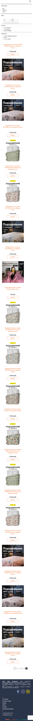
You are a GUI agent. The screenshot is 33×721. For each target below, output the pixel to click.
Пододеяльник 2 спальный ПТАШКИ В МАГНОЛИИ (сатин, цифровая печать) (12, 167)
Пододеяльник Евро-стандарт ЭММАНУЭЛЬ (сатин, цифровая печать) (12, 572)
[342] (18, 23)
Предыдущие (15, 668)
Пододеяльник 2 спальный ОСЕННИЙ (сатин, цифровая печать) (12, 248)
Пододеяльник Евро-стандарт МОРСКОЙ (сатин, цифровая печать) (13, 532)
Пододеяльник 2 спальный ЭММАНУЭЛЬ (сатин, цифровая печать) (12, 86)
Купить (13, 54)
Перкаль (4, 10)
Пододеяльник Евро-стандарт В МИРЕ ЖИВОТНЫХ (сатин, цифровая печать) (12, 451)
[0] (3, 23)
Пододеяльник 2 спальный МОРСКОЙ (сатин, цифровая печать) (12, 208)
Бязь (3, 8)
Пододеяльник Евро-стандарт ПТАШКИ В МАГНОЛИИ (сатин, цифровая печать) (12, 491)
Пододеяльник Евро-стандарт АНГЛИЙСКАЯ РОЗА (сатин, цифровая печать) (13, 329)
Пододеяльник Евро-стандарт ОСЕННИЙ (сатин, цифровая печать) (13, 653)
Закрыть (30, 1)
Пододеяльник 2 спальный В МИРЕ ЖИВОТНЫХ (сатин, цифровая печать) (12, 46)
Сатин (3, 11)
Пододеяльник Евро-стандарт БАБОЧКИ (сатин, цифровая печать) (13, 370)
